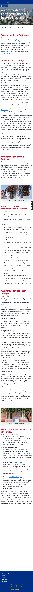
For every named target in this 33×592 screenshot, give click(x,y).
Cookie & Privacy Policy (9, 574)
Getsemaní (25, 86)
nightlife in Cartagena (15, 477)
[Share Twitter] (32, 205)
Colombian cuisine (20, 462)
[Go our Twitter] (16, 585)
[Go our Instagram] (21, 585)
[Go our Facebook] (11, 585)
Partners (5, 581)
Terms (4, 576)
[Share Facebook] (32, 202)
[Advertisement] (7, 538)
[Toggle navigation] (30, 2)
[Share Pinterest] (32, 208)
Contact (4, 578)
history (16, 44)
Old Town (6, 69)
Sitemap (4, 579)
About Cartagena (7, 2)
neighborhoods (5, 53)
